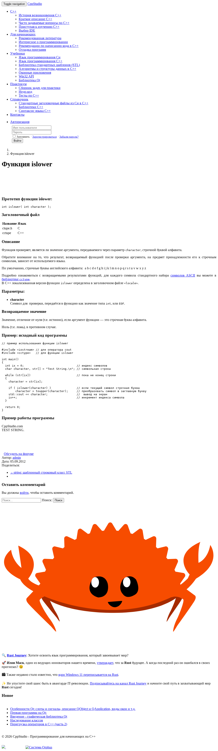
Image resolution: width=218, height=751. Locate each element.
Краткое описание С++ (35, 19)
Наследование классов (26, 720)
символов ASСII (183, 275)
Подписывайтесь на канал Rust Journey (118, 683)
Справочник (19, 99)
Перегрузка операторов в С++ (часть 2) (38, 724)
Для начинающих (23, 34)
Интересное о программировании (43, 42)
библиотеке (16, 279)
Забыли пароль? (69, 136)
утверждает (105, 663)
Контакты (17, 114)
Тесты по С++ (29, 95)
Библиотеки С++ (31, 107)
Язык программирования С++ (40, 61)
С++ (13, 11)
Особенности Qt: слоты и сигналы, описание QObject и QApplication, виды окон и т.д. (72, 709)
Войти (17, 140)
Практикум (18, 84)
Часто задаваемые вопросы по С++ (44, 23)
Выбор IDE (27, 30)
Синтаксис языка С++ (35, 111)
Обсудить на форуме (19, 454)
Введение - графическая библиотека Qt (38, 716)
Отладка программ (32, 49)
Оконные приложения (35, 72)
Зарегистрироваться (44, 136)
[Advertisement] (79, 182)
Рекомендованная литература (40, 38)
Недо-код (25, 91)
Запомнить (23, 136)
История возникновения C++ (40, 15)
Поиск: (47, 500)
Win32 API (26, 76)
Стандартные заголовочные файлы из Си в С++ (53, 103)
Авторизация (19, 122)
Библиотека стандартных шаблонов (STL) (49, 65)
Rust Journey (16, 655)
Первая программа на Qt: (28, 712)
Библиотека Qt (29, 80)
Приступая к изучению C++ (39, 26)
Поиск (58, 500)
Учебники (17, 53)
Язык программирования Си (39, 57)
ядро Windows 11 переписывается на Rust (88, 674)
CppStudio (34, 4)
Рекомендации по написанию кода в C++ (49, 46)
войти (24, 492)
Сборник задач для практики (39, 88)
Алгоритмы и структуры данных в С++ (47, 69)
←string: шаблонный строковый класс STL (41, 472)
